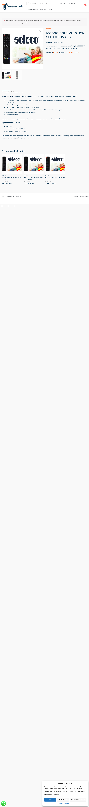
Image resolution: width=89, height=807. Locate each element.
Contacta (43, 9)
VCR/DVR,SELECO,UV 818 (72, 53)
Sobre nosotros (33, 9)
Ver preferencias (78, 799)
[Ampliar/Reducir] (3, 205)
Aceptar (50, 799)
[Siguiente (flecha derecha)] (8, 208)
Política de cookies (64, 803)
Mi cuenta (72, 3)
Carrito (51, 9)
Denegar (63, 799)
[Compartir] (14, 205)
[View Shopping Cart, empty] (85, 6)
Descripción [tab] (6, 92)
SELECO (48, 29)
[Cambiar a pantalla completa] (8, 205)
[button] (85, 783)
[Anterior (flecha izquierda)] (3, 208)
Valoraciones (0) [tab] (17, 92)
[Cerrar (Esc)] (20, 205)
